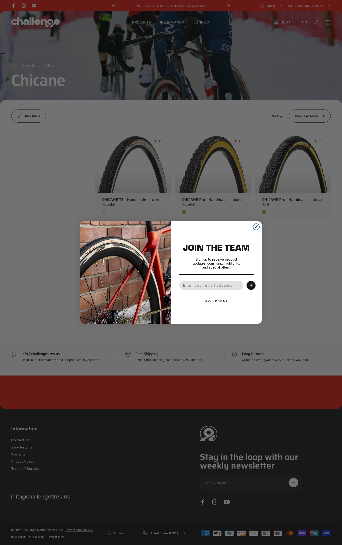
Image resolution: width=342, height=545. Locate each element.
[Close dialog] (256, 227)
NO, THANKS (216, 300)
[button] (251, 285)
